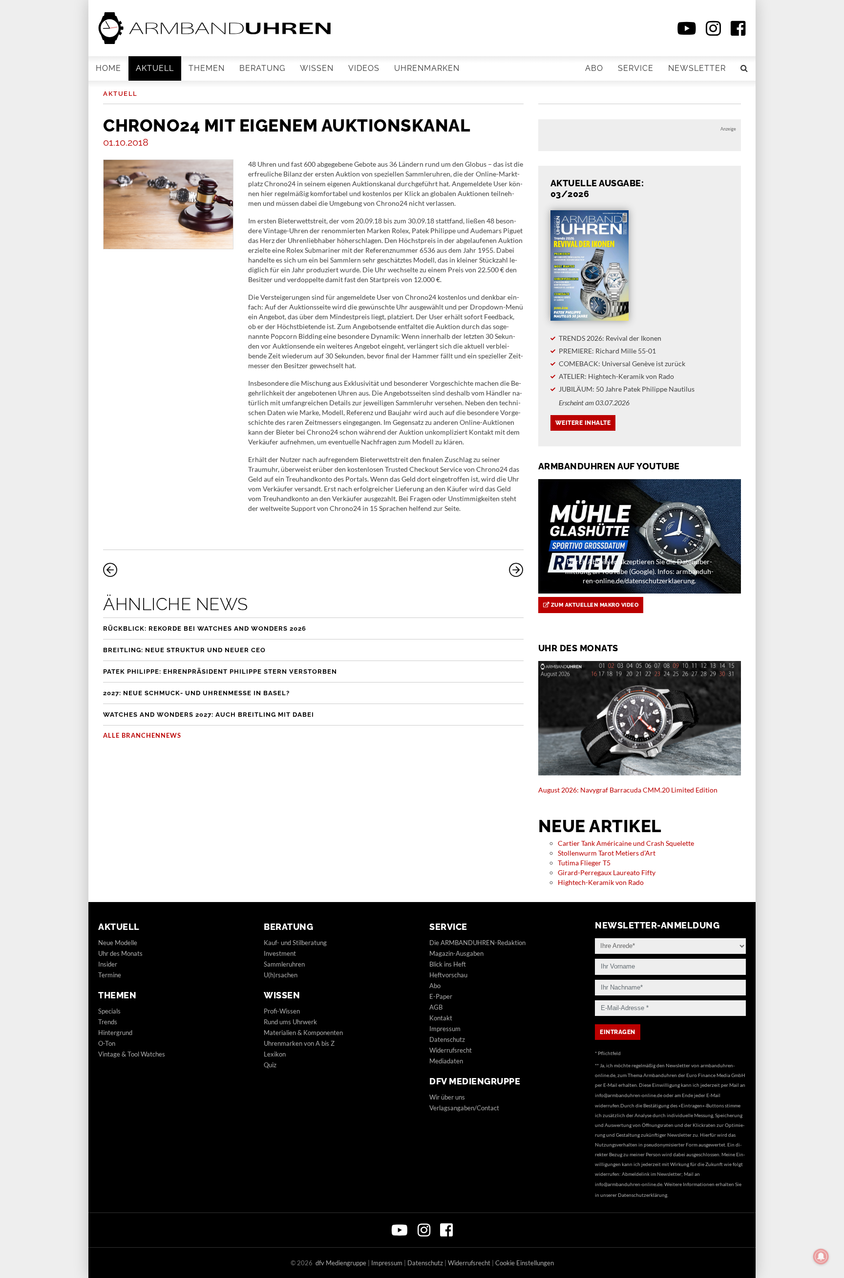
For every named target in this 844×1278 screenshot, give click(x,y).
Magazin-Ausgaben (456, 953)
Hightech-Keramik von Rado (601, 882)
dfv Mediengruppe (474, 1081)
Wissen (317, 68)
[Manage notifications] (821, 1256)
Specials (109, 1011)
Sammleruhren (284, 964)
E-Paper (440, 996)
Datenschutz (447, 1039)
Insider (107, 964)
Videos (364, 68)
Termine (109, 975)
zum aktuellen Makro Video (593, 605)
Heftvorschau (448, 975)
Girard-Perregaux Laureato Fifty (606, 872)
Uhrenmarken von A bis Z (299, 1043)
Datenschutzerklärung (642, 1195)
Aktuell (155, 68)
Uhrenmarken (427, 68)
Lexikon (275, 1054)
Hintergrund (115, 1032)
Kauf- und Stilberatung (295, 943)
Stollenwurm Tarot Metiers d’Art (606, 853)
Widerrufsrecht (450, 1050)
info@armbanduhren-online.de (628, 1095)
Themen (207, 68)
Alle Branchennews (142, 735)
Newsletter (697, 68)
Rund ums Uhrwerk (290, 1022)
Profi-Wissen (282, 1011)
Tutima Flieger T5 (584, 863)
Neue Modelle (117, 943)
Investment (280, 953)
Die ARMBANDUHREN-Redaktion (477, 943)
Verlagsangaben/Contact (464, 1108)
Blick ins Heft (447, 964)
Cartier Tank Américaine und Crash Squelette (626, 843)
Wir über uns (447, 1097)
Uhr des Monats (120, 953)
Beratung (262, 68)
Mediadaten (446, 1061)
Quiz (270, 1065)
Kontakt (440, 1018)
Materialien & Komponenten (303, 1032)
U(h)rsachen (280, 975)
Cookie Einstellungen (524, 1263)
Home (108, 68)
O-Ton (106, 1043)
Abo (594, 68)
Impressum (445, 1029)
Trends (107, 1022)
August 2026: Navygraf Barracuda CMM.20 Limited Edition (627, 790)
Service (636, 68)
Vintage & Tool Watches (131, 1054)
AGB (436, 1007)
